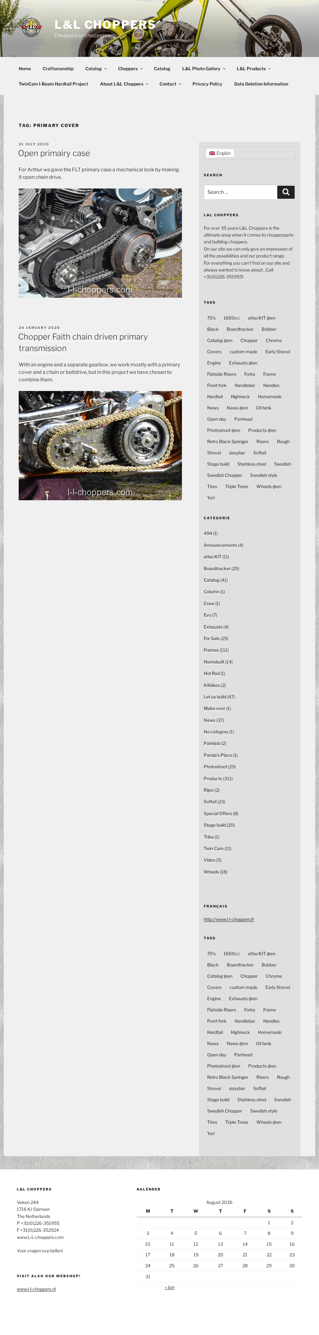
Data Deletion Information (261, 83)
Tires (212, 486)
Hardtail (215, 396)
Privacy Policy (207, 83)
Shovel (214, 452)
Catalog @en (219, 340)
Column (211, 591)
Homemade (270, 396)
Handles (271, 385)
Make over (214, 708)
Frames (211, 650)
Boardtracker (240, 329)
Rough (283, 441)
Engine (214, 362)
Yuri (211, 497)
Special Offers (218, 813)
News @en (237, 407)
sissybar (237, 452)
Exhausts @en (243, 362)
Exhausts (213, 626)
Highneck (240, 396)
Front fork (216, 385)
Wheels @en (268, 486)
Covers (214, 351)
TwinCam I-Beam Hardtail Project (53, 83)
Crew (209, 603)
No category (216, 731)
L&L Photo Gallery (201, 68)
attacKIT (212, 556)
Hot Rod (212, 673)
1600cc (232, 317)
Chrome (274, 340)
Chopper (249, 340)
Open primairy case (54, 153)
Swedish (282, 464)
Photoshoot (215, 766)
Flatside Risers (221, 374)
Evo (207, 615)
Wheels (211, 871)
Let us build (215, 696)
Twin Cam (214, 848)
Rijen (209, 790)
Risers (262, 441)
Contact (168, 83)
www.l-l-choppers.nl (36, 1289)
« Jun (169, 1287)
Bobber (269, 329)
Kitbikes (212, 685)
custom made (243, 351)
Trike (209, 836)
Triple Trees (236, 486)
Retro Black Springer (227, 441)
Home (25, 68)
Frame (269, 374)
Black (213, 329)
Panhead (243, 419)
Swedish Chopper (224, 475)
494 (208, 533)
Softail (259, 452)
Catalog (93, 68)
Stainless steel (251, 464)
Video (209, 860)
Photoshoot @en (223, 430)
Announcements (220, 545)
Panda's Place (218, 755)
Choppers (128, 68)
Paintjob (212, 743)
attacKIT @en (261, 317)
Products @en (262, 430)
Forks (249, 374)
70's (211, 317)
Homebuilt (214, 661)
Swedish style (263, 475)
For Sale (212, 638)
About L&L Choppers (121, 83)
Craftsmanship (58, 68)
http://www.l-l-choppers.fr (229, 919)
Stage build (218, 464)
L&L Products (251, 68)
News (213, 407)
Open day (216, 419)
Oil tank (263, 407)
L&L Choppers (105, 25)
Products (213, 778)
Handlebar (245, 385)
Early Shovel (277, 351)
